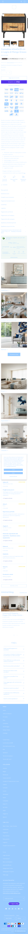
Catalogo (5, 733)
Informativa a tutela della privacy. (11, 893)
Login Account (6, 855)
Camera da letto (7, 778)
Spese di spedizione (10, 62)
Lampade (4, 450)
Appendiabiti (5, 420)
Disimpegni (5, 794)
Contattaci (5, 723)
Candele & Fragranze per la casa (11, 781)
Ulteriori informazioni (14, 257)
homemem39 (7, 928)
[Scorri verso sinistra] (1, 43)
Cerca (4, 852)
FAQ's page (5, 874)
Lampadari (5, 800)
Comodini (5, 787)
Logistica (5, 842)
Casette (5, 784)
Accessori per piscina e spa (9, 320)
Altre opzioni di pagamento (14, 85)
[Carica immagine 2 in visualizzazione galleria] (14, 43)
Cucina (4, 791)
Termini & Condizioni (8, 756)
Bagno (4, 771)
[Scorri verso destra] (26, 43)
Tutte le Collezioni (7, 713)
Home (4, 710)
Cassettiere (4, 290)
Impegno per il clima (8, 868)
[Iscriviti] (23, 898)
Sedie (4, 810)
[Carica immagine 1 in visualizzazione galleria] (7, 43)
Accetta (13, 469)
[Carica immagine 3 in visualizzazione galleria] (21, 43)
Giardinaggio (6, 726)
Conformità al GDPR (8, 743)
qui (24, 173)
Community (5, 829)
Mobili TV (5, 804)
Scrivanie (5, 807)
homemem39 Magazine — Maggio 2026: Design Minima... (13, 614)
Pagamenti (5, 832)
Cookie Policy (6, 739)
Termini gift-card (7, 759)
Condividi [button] (5, 184)
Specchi (5, 817)
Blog (4, 720)
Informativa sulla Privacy (9, 746)
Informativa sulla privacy (11, 466)
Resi (4, 749)
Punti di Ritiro (6, 835)
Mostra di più (14, 585)
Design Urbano (6, 730)
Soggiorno (5, 813)
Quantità (3, 69)
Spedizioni (5, 752)
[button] (2, 1)
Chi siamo (5, 717)
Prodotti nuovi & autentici (9, 845)
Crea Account (6, 858)
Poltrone (3, 349)
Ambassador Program (8, 871)
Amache (5, 768)
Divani (3, 391)
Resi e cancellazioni (7, 862)
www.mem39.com (7, 865)
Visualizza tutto (14, 354)
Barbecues (5, 774)
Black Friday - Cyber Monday (10, 826)
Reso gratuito (6, 839)
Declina (13, 473)
